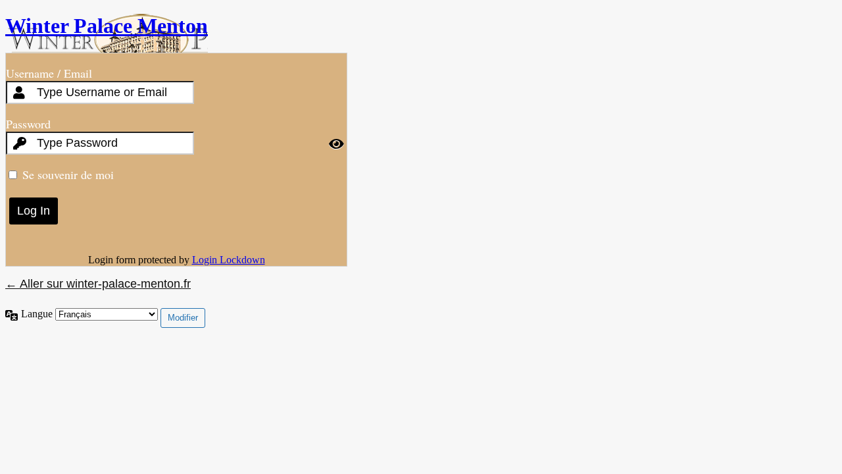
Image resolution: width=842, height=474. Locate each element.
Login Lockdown (228, 259)
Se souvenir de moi (68, 174)
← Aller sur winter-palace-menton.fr (98, 283)
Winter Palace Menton (106, 26)
